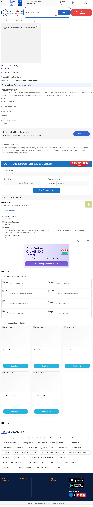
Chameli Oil (21, 457)
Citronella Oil (76, 448)
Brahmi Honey (8, 350)
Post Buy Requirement (80, 12)
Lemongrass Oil (27, 443)
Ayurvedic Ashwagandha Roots (52, 452)
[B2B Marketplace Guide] (81, 495)
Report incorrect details (84, 241)
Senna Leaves (54, 462)
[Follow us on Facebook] (71, 495)
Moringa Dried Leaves (36, 462)
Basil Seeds (64, 457)
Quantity (7, 179)
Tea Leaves (62, 448)
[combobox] (51, 183)
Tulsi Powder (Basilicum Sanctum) (42, 457)
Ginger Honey (39, 350)
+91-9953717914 (34, 2)
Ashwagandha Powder (46, 443)
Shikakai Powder (70, 462)
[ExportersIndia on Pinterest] (78, 495)
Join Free (20, 3)
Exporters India (12, 12)
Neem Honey (70, 350)
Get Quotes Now (46, 190)
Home (3, 21)
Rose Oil (6, 452)
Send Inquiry (16, 366)
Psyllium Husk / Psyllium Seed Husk (41, 448)
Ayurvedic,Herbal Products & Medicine (17, 21)
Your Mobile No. (54, 179)
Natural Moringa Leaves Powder (15, 438)
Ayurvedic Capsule (25, 467)
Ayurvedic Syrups (43, 467)
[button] (56, 15)
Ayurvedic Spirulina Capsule (13, 462)
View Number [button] (9, 211)
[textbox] (29, 183)
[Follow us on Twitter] (74, 495)
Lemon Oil (19, 448)
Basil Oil (62, 443)
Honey (33, 21)
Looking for (8, 170)
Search (64, 12)
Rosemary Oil (8, 457)
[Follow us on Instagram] (84, 495)
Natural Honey (40, 21)
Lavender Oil (74, 443)
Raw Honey (58, 467)
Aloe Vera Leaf (8, 467)
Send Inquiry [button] (81, 133)
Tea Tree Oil (18, 452)
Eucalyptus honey (9, 395)
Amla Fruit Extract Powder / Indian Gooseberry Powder (66, 438)
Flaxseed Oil (31, 452)
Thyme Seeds (36, 438)
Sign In (12, 3)
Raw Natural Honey (10, 443)
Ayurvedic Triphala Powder (79, 452)
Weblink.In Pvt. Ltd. (48, 503)
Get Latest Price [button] (6, 69)
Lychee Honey (39, 395)
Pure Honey (7, 448)
